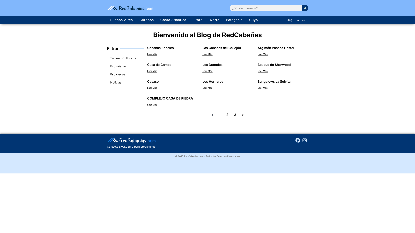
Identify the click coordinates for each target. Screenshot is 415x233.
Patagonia (234, 20)
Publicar (301, 20)
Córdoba (146, 20)
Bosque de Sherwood (274, 65)
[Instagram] (304, 140)
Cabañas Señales (160, 48)
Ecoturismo (118, 66)
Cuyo (253, 20)
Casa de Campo (159, 65)
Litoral (198, 20)
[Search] (305, 8)
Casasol (153, 81)
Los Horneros (212, 81)
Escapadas (117, 74)
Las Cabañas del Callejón (221, 48)
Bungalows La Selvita (274, 81)
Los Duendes (212, 65)
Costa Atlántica (173, 20)
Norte (214, 20)
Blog (289, 20)
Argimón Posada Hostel (276, 48)
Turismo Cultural (121, 58)
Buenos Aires (121, 20)
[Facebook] (297, 140)
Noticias (115, 82)
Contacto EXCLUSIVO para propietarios (131, 146)
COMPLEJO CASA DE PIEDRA (170, 98)
